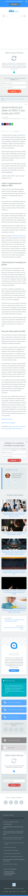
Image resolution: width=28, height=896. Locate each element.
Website (8, 480)
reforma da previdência (18, 236)
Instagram (9, 482)
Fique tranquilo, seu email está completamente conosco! (14, 78)
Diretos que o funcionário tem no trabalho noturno (13, 627)
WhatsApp (9, 485)
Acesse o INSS (11, 747)
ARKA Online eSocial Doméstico (15, 709)
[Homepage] (14, 11)
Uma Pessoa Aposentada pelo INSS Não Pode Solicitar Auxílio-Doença (14, 611)
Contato (14, 891)
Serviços (10, 891)
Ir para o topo (6, 891)
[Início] (13, 884)
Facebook (15, 480)
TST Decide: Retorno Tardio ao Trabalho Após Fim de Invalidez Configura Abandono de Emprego (14, 592)
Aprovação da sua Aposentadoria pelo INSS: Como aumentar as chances (15, 620)
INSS (22, 135)
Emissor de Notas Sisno (13, 717)
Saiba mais (13, 670)
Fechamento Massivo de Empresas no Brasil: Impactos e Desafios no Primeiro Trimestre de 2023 (14, 572)
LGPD (17, 891)
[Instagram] (11, 730)
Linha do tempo (23, 891)
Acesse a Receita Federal (14, 740)
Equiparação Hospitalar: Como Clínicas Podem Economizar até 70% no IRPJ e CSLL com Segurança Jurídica (14, 514)
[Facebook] (6, 730)
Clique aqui (14, 4)
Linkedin (20, 482)
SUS (6, 402)
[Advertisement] (14, 35)
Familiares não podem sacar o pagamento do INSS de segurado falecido (14, 533)
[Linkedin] (16, 730)
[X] (21, 730)
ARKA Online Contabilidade (8, 423)
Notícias (24, 118)
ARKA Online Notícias (6, 419)
